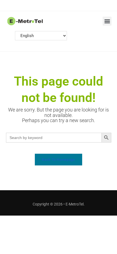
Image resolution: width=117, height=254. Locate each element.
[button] (107, 21)
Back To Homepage (58, 160)
